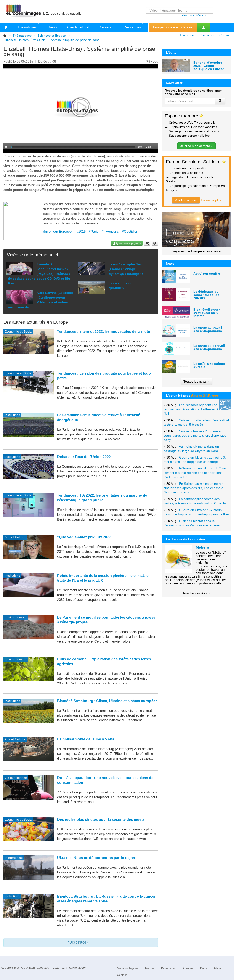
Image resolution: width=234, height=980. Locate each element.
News (53, 27)
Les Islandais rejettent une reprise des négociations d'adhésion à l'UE (191, 409)
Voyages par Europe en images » (196, 251)
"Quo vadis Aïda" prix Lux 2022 (84, 537)
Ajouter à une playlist (127, 243)
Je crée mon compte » (196, 146)
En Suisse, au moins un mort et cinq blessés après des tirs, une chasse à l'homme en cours (194, 488)
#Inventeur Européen (57, 231)
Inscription (187, 35)
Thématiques (27, 27)
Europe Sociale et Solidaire (172, 27)
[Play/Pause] (6, 147)
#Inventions (110, 231)
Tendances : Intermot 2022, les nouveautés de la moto (103, 332)
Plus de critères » (194, 15)
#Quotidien (130, 231)
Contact (225, 35)
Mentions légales (127, 968)
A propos (187, 968)
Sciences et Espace (51, 35)
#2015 (81, 231)
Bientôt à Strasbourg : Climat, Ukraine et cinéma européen (107, 701)
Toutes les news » (196, 381)
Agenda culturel (77, 27)
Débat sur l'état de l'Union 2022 (84, 457)
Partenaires (168, 968)
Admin (218, 968)
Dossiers (105, 27)
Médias (149, 968)
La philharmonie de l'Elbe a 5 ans (85, 739)
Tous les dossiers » (196, 593)
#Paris (93, 231)
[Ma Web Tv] (203, 27)
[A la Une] (6, 27)
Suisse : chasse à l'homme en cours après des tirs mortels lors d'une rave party (195, 435)
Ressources (133, 27)
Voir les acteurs (186, 200)
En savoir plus (211, 200)
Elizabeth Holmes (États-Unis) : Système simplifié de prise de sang (51, 40)
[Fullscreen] (155, 147)
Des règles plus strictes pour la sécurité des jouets (101, 819)
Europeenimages (22, 11)
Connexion (207, 35)
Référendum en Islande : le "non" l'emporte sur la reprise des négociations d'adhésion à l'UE (195, 473)
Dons (203, 968)
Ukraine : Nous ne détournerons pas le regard (96, 858)
